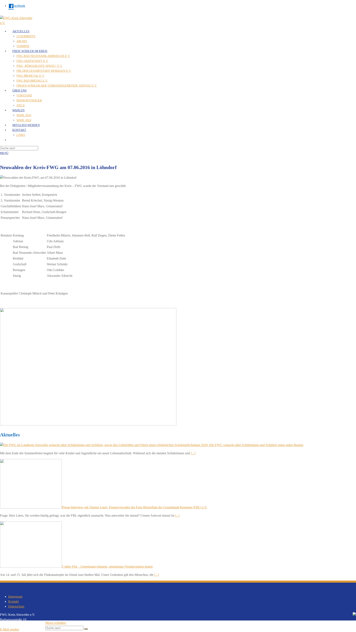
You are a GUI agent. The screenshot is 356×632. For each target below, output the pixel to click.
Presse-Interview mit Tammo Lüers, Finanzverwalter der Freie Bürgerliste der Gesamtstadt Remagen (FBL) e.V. (134, 507)
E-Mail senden (9, 629)
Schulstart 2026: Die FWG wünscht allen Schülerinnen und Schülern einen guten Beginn (245, 445)
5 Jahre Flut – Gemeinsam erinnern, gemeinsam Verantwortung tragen (107, 566)
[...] (193, 453)
